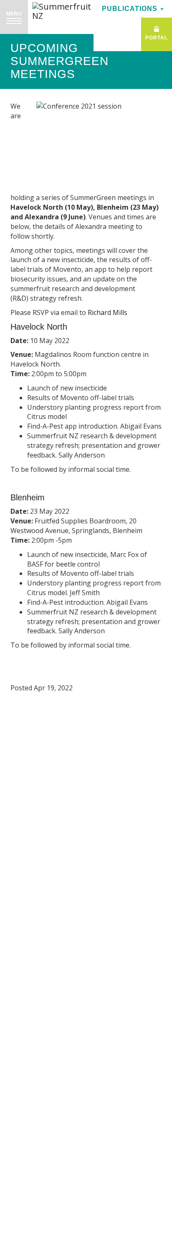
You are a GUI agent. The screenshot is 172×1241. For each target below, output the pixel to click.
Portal (156, 38)
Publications (130, 8)
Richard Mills (109, 312)
